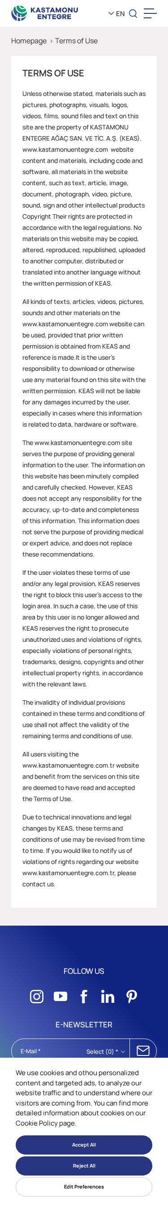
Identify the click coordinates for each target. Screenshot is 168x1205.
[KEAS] (44, 13)
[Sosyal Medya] (36, 994)
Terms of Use (76, 41)
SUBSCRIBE (143, 1051)
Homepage (29, 41)
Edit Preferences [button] (84, 1186)
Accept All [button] (84, 1144)
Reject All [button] (84, 1165)
